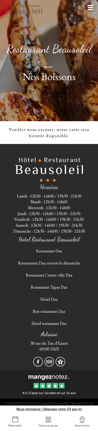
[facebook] (38, 364)
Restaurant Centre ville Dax (49, 275)
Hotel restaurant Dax (49, 323)
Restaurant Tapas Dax (49, 287)
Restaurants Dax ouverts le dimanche (49, 263)
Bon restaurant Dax (49, 311)
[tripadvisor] (49, 364)
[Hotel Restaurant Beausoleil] (48, 377)
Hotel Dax (49, 299)
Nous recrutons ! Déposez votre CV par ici (49, 409)
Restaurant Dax (49, 251)
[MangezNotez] (60, 364)
